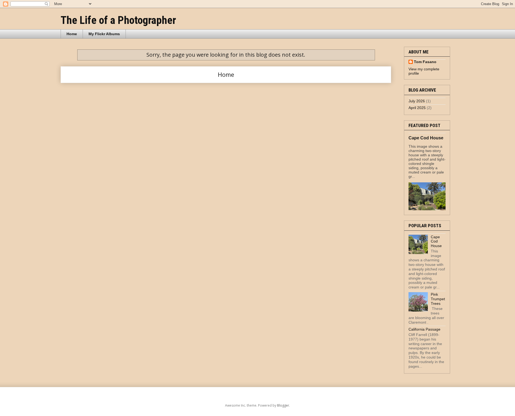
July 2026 (417, 101)
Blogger (283, 405)
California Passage (424, 329)
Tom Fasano (425, 62)
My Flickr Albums (104, 34)
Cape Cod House (426, 137)
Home (72, 34)
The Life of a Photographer (118, 20)
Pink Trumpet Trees (438, 299)
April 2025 (417, 108)
